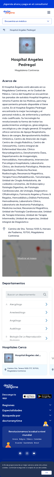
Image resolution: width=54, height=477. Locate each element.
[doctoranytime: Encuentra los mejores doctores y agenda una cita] (4, 30)
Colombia (38, 439)
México (30, 439)
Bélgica (22, 439)
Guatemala (28, 443)
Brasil (36, 443)
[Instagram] (27, 453)
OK (46, 473)
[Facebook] (20, 453)
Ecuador (18, 443)
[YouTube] (34, 453)
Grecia (15, 439)
